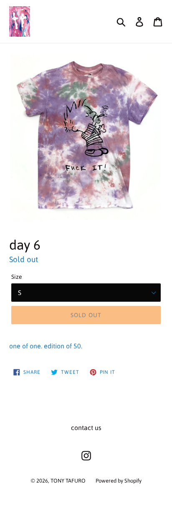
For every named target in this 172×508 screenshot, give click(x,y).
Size (16, 276)
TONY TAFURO (68, 481)
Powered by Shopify (119, 481)
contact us (86, 427)
